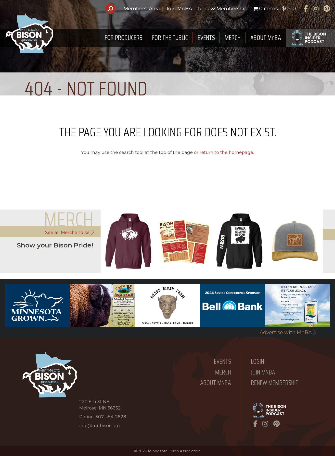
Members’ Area (141, 9)
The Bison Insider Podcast (310, 38)
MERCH (233, 38)
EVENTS (206, 38)
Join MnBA (179, 9)
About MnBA (215, 383)
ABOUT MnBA (265, 38)
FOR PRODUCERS (123, 38)
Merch (223, 372)
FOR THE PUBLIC (170, 38)
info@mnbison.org (99, 425)
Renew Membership (222, 9)
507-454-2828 (111, 417)
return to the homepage (226, 152)
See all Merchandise (67, 232)
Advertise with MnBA (286, 332)
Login (257, 361)
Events (222, 361)
